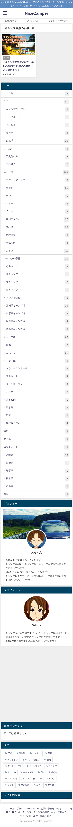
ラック (37, 133)
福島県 (37, 486)
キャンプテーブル (37, 109)
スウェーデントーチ (37, 368)
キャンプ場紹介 (36, 297)
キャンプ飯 (36, 337)
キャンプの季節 (36, 258)
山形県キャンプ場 (37, 313)
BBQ (37, 345)
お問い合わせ (10, 21)
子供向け (37, 242)
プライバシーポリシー (58, 21)
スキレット (37, 376)
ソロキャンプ (49, 779)
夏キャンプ (37, 274)
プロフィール (32, 21)
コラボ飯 (37, 360)
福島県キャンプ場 (37, 329)
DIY (36, 101)
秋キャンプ (37, 290)
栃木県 (37, 478)
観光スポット (36, 447)
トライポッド (37, 117)
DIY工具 (36, 148)
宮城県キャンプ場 (37, 305)
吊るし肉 (37, 399)
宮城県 (37, 455)
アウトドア (13, 760)
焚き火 (37, 250)
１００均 (36, 93)
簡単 (50, 753)
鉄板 (37, 415)
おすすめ (12, 772)
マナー (37, 203)
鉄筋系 (37, 140)
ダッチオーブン (37, 384)
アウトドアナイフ (37, 180)
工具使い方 (37, 156)
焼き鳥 (37, 407)
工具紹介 (37, 164)
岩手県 (37, 470)
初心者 (37, 227)
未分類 (36, 439)
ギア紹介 (37, 188)
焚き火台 (25, 785)
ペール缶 (37, 125)
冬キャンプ (37, 266)
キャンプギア (35, 766)
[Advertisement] (36, 684)
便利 (49, 760)
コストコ (37, 353)
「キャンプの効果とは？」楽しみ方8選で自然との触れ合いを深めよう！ (18, 66)
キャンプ (36, 172)
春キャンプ (37, 282)
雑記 (36, 494)
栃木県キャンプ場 (37, 321)
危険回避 (37, 235)
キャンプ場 (28, 772)
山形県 (37, 463)
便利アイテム (37, 219)
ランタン (37, 211)
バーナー (37, 392)
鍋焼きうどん (37, 423)
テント (37, 195)
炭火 (38, 785)
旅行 (36, 431)
